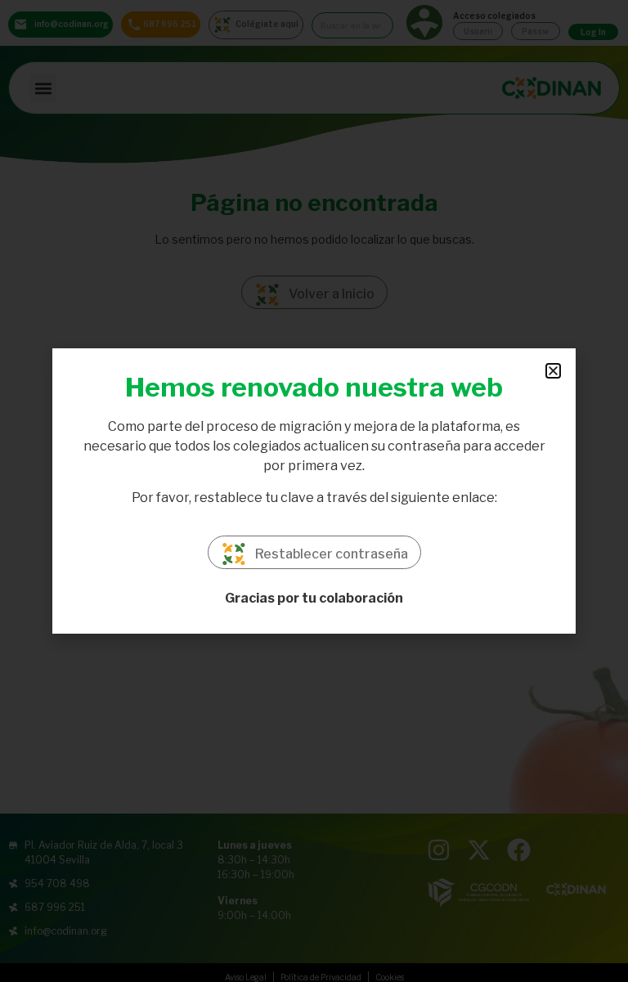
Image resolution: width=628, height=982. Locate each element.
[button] (553, 371)
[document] (314, 491)
